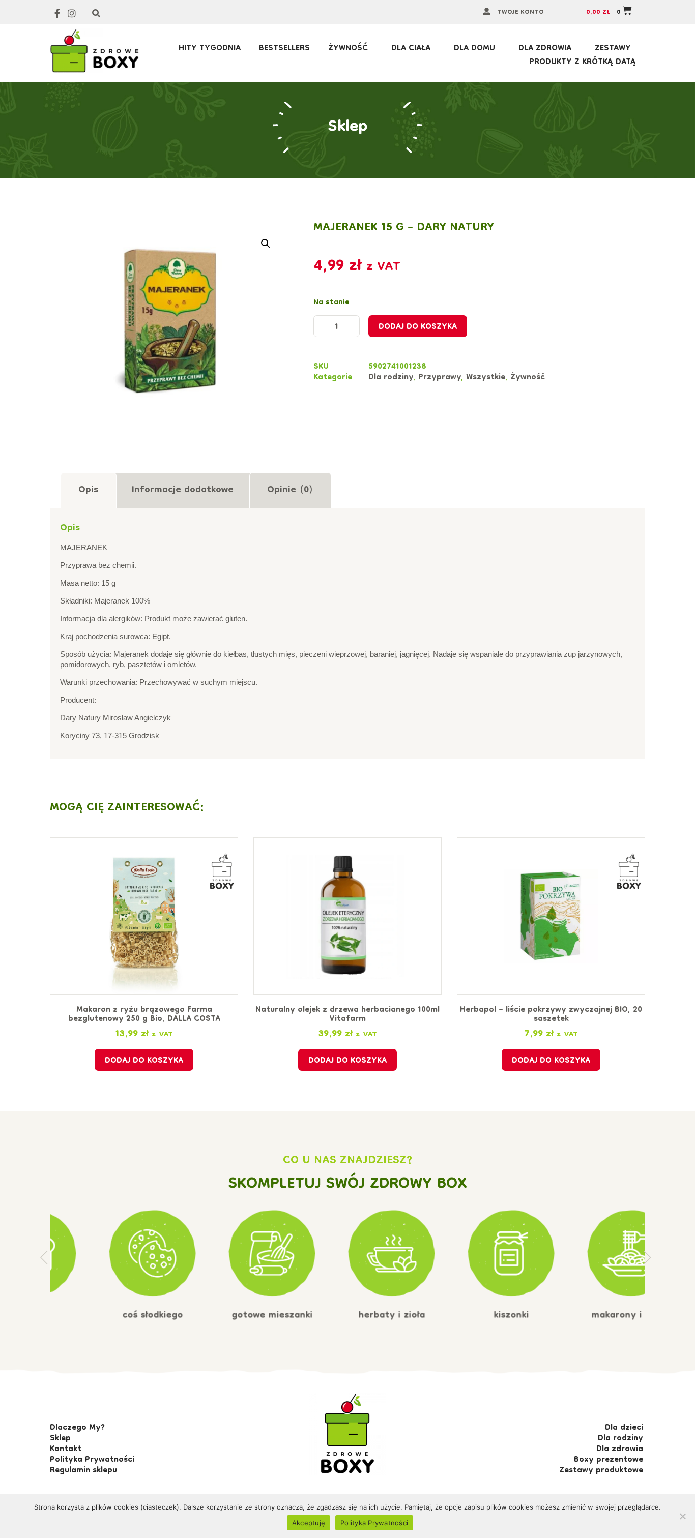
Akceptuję (308, 1523)
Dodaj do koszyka (418, 327)
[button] (265, 243)
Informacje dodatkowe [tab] (183, 490)
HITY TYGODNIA (210, 49)
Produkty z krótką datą (582, 63)
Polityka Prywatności (374, 1523)
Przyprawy (439, 378)
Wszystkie (485, 378)
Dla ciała (410, 49)
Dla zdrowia (544, 49)
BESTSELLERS (284, 49)
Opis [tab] (88, 490)
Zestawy (613, 49)
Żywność (348, 49)
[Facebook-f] (57, 13)
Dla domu (474, 49)
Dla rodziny (390, 378)
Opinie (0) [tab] (290, 490)
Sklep (347, 127)
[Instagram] (72, 13)
